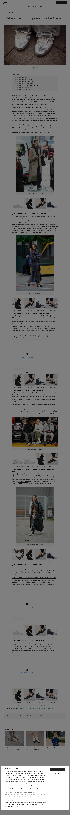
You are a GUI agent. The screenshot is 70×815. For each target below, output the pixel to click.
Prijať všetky (57, 769)
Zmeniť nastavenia (57, 776)
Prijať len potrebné (57, 773)
